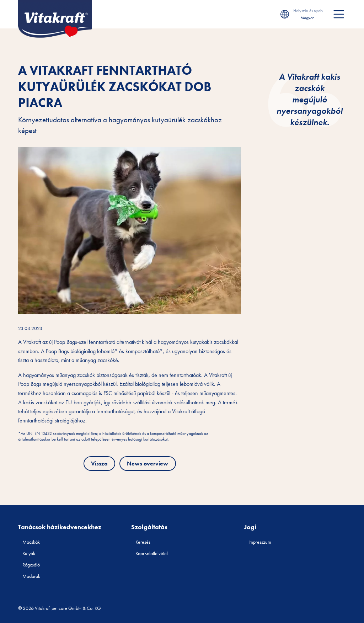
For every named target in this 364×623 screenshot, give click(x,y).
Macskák (31, 542)
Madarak (31, 576)
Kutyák (28, 553)
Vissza (99, 463)
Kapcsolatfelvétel (151, 553)
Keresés (142, 542)
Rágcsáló (31, 564)
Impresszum (259, 542)
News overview (147, 463)
